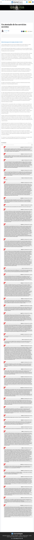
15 (4, 282)
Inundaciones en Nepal (14, 0)
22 (4, 345)
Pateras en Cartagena (29, 0)
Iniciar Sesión (33, 2)
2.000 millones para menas (20, 0)
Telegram (20, 538)
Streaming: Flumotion (20, 536)
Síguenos (31, 31)
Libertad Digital (17, 533)
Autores (30, 535)
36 (4, 476)
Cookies (20, 535)
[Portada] (17, 2)
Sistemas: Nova (25, 536)
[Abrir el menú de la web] (5, 2)
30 (4, 419)
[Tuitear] (23, 31)
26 (4, 387)
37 (4, 486)
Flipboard (19, 538)
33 (4, 447)
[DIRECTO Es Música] (27, 2)
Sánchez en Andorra (9, 0)
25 (4, 376)
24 (4, 368)
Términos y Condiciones (14, 535)
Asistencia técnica (25, 535)
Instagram (14, 538)
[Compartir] (21, 31)
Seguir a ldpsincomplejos (8, 30)
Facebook (11, 538)
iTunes (22, 538)
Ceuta (5, 0)
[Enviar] (25, 31)
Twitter (13, 538)
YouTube (16, 538)
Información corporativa (6, 535)
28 (4, 406)
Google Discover (17, 538)
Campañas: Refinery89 (9, 536)
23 (4, 361)
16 (4, 298)
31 (4, 426)
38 (4, 497)
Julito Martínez (25, 0)
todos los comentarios (9, 144)
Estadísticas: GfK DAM (14, 536)
